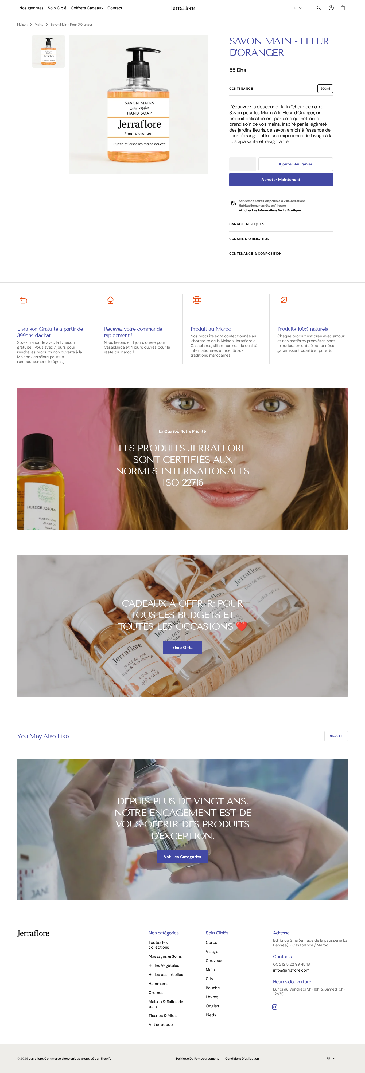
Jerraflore (36, 1058)
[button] (319, 8)
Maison (22, 24)
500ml (326, 89)
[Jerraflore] (182, 8)
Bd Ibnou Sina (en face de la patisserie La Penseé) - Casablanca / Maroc (310, 943)
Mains (39, 24)
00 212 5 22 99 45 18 (291, 964)
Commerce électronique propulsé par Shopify (77, 1058)
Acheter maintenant (280, 179)
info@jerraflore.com (291, 970)
